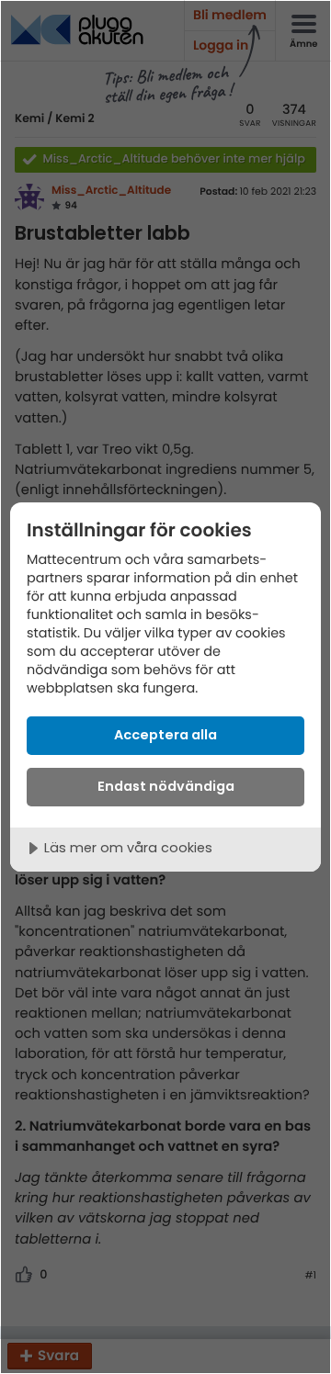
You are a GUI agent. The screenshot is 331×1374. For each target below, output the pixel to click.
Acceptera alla (165, 735)
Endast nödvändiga (165, 786)
